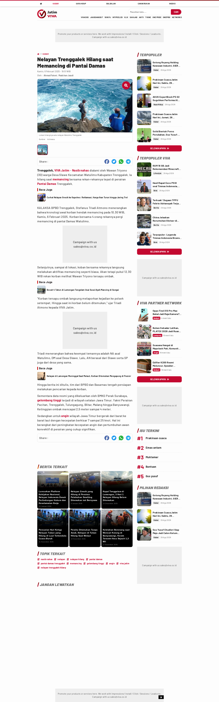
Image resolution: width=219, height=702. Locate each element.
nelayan (61, 559)
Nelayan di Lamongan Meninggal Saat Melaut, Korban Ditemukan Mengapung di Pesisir (89, 376)
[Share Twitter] (114, 161)
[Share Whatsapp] (121, 161)
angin (65, 416)
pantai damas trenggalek (53, 563)
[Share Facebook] (106, 161)
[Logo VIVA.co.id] (48, 13)
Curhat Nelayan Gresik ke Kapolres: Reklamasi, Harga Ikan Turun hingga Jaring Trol (87, 197)
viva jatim (124, 563)
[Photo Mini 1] (42, 149)
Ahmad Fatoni (50, 75)
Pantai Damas (46, 183)
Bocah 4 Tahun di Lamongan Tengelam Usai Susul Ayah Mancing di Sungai (83, 290)
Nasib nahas (80, 170)
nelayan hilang (77, 559)
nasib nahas (46, 559)
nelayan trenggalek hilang (53, 567)
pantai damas (95, 559)
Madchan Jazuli (66, 75)
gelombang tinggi (49, 400)
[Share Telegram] (128, 161)
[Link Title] (144, 66)
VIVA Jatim (61, 170)
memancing (61, 179)
